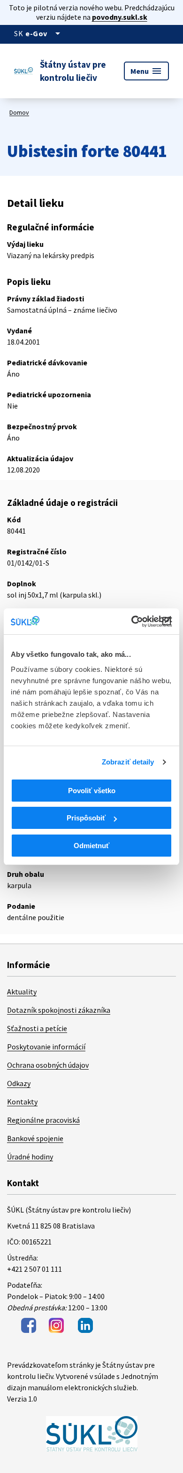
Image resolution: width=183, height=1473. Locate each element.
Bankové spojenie (35, 1138)
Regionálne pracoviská (43, 1120)
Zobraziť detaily (128, 762)
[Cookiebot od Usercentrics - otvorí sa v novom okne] (131, 621)
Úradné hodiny (30, 1156)
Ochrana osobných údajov (48, 1065)
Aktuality (22, 991)
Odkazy (18, 1083)
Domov (19, 112)
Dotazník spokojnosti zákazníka (58, 1010)
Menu (146, 71)
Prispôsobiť (86, 818)
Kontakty (22, 1101)
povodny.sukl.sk (119, 17)
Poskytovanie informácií (46, 1046)
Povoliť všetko (91, 791)
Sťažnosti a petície (37, 1028)
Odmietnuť (91, 846)
